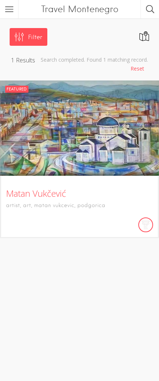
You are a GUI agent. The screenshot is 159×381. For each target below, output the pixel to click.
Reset (137, 68)
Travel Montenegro (79, 9)
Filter (35, 37)
